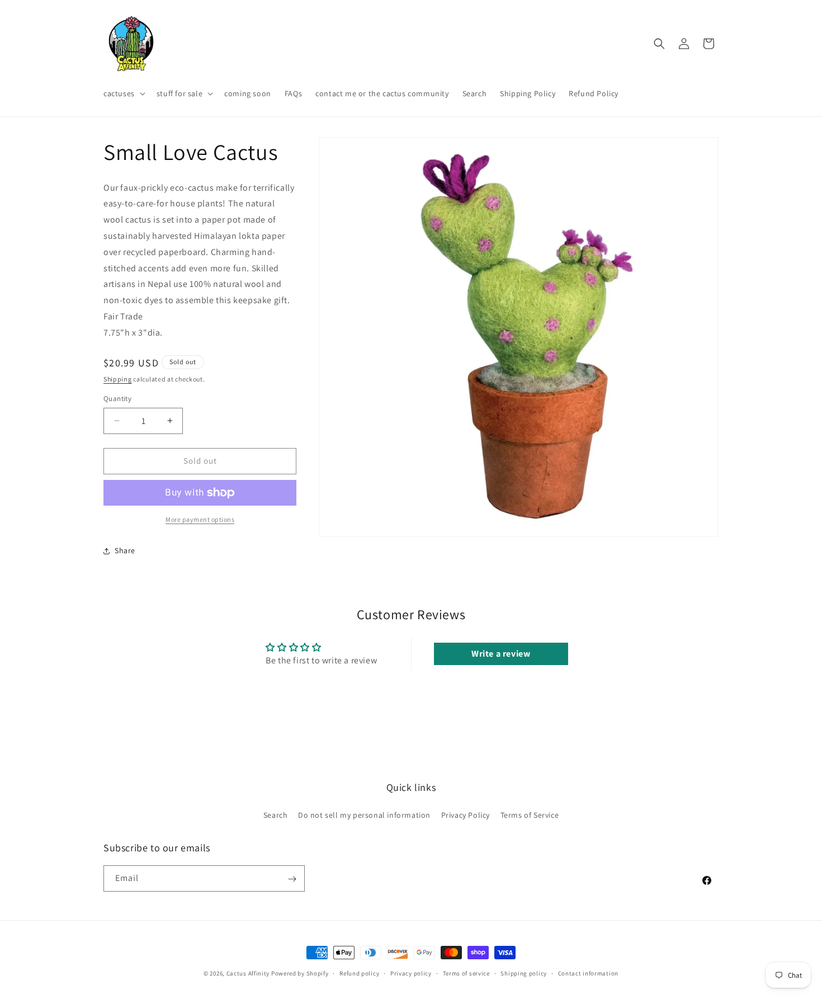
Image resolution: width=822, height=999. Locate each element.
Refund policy (359, 973)
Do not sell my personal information (364, 814)
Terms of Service (529, 814)
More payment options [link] (200, 519)
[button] (123, 93)
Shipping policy (523, 973)
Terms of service (466, 973)
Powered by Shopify (300, 973)
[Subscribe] (292, 879)
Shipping (117, 379)
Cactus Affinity (248, 973)
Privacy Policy (465, 814)
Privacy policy (411, 973)
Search (275, 814)
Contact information (588, 973)
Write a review (500, 653)
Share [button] (125, 550)
